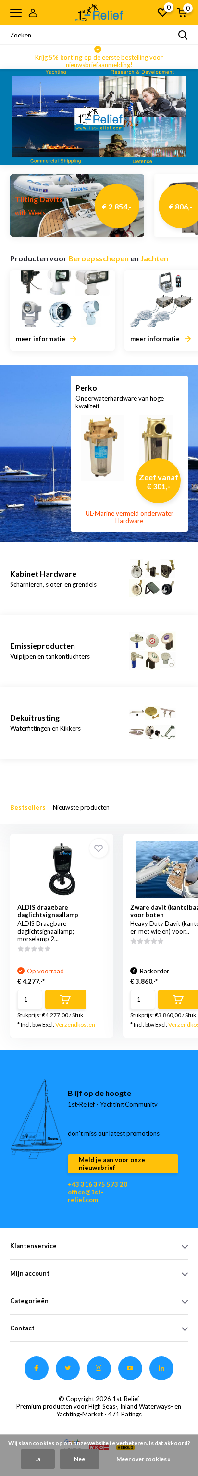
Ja (37, 1459)
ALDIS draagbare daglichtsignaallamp (47, 911)
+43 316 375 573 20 (97, 1184)
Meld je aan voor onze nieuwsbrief (112, 1163)
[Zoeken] (183, 35)
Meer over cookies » (143, 1459)
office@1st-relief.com (85, 1196)
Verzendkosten (75, 1024)
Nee (79, 1459)
